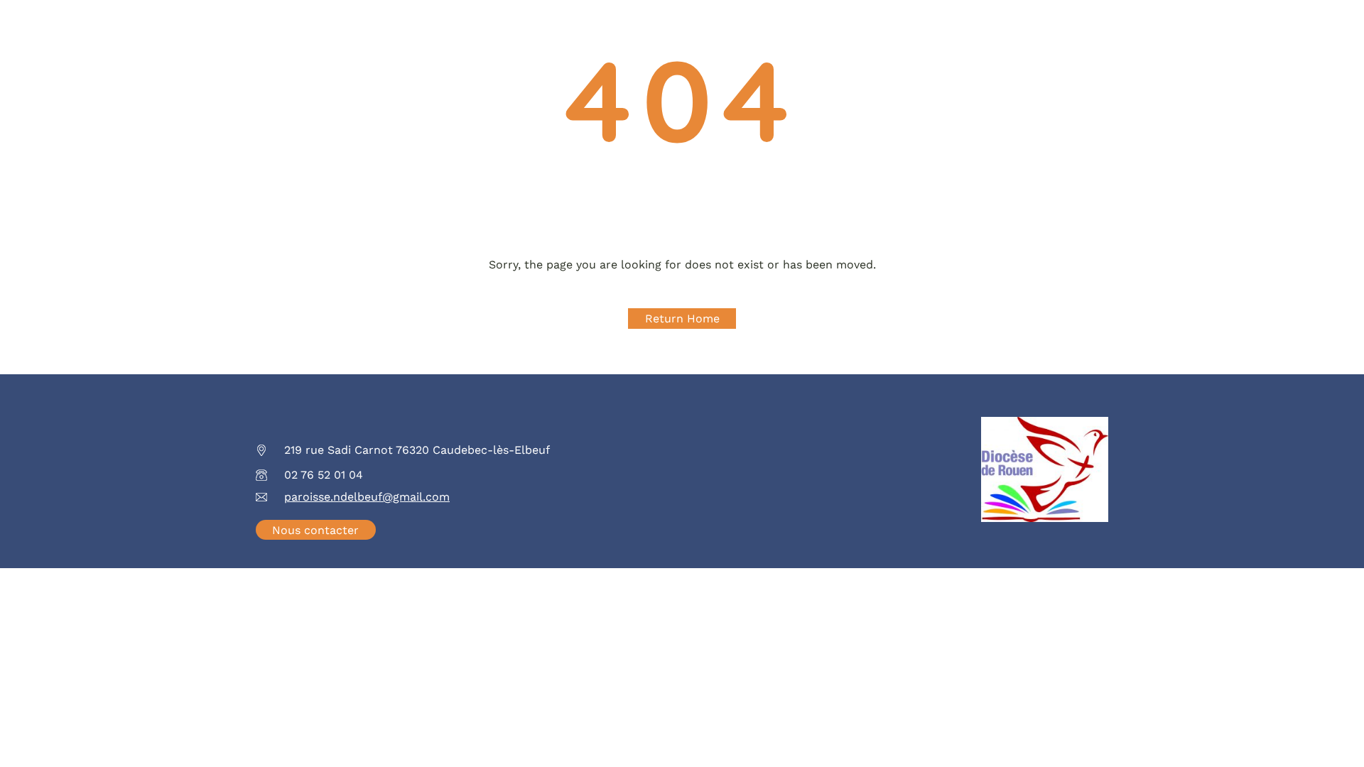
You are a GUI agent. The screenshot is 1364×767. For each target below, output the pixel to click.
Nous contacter (315, 530)
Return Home (682, 318)
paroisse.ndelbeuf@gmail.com (367, 497)
